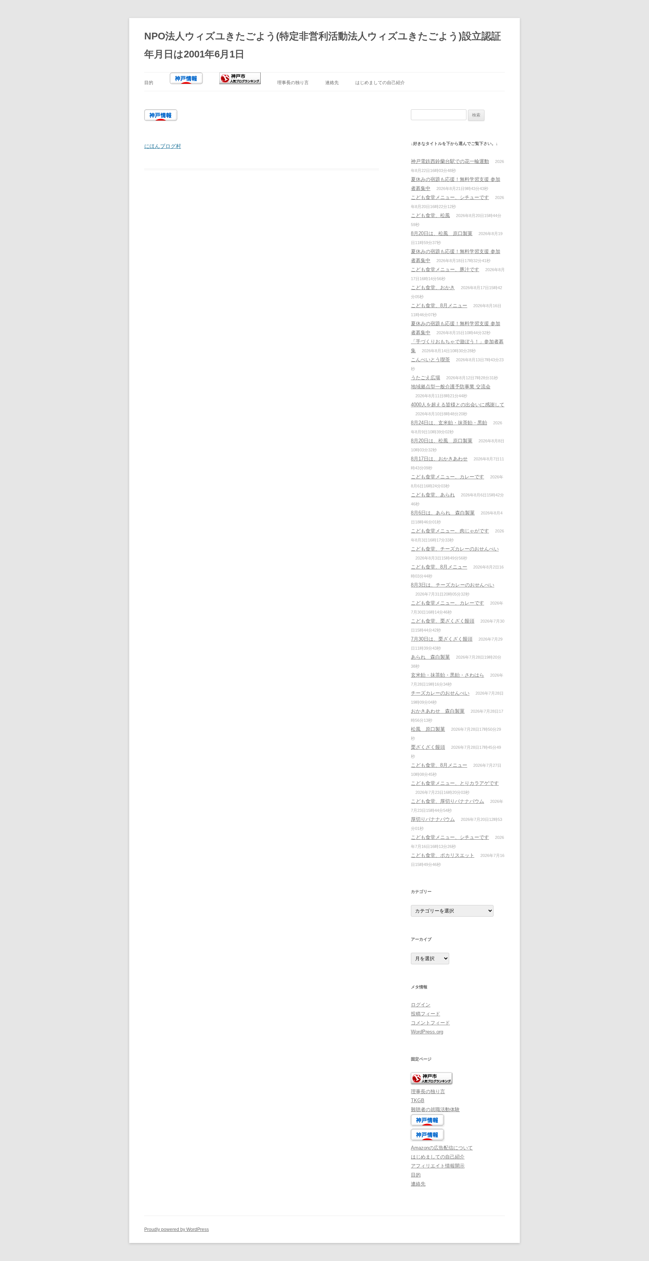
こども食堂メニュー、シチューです (450, 197)
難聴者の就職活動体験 (435, 1109)
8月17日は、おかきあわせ (439, 459)
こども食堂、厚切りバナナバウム (447, 801)
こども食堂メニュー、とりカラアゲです (455, 783)
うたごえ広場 (425, 377)
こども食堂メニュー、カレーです (447, 477)
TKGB (417, 1100)
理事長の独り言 (293, 82)
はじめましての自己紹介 (380, 82)
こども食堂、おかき (433, 287)
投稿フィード (425, 1014)
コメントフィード (430, 1023)
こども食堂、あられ (433, 495)
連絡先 (332, 82)
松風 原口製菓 (428, 729)
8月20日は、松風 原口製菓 (441, 233)
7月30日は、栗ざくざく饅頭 (441, 639)
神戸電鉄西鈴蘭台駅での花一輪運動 (450, 161)
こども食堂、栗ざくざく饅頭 (442, 621)
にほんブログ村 (162, 146)
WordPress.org (427, 1032)
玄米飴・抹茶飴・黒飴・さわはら (447, 675)
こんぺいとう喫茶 (430, 359)
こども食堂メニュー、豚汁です (445, 269)
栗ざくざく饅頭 (428, 747)
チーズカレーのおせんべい (440, 693)
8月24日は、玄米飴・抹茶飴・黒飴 (449, 422)
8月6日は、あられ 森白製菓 (443, 513)
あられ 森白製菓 (430, 657)
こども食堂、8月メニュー (439, 305)
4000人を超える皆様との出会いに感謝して (457, 404)
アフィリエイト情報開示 (438, 1166)
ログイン (420, 1005)
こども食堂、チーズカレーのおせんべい (455, 549)
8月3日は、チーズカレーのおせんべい (452, 585)
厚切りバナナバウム (433, 819)
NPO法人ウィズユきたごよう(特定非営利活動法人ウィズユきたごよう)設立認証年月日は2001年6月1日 (322, 45)
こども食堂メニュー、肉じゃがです (450, 531)
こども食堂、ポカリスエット (442, 855)
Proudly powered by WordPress (176, 1229)
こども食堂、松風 (430, 215)
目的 (148, 82)
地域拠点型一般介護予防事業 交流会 (451, 386)
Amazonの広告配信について (442, 1148)
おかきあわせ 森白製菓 (438, 711)
